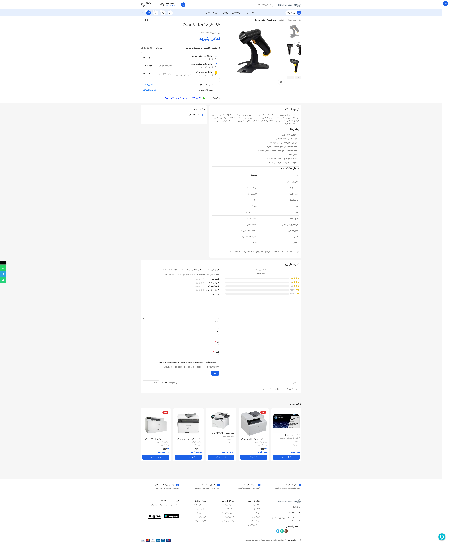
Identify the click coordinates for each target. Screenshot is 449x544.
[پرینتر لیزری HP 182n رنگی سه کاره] (155, 423)
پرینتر (265, 442)
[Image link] (289, 501)
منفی (217, 332)
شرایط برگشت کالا (149, 90)
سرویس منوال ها (200, 508)
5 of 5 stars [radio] (196, 279)
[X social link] (151, 48)
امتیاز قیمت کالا (213, 283)
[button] (298, 77)
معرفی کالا (230, 508)
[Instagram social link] (286, 531)
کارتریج (297, 438)
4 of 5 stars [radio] (198, 279)
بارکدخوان (282, 20)
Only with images (168, 382)
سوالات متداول (255, 520)
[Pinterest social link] (148, 48)
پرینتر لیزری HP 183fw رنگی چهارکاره (253, 439)
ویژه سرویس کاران (228, 520)
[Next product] (142, 20)
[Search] (183, 4)
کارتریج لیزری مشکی (287, 438)
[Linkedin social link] (145, 48)
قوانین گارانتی (148, 85)
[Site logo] (289, 4)
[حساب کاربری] (170, 13)
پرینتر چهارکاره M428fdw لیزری (223, 433)
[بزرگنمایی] (281, 82)
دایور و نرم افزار (201, 512)
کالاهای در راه (229, 516)
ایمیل (216, 352)
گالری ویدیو (202, 516)
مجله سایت (256, 504)
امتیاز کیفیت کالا (213, 286)
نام (217, 342)
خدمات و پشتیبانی (254, 524)
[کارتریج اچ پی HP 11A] (286, 421)
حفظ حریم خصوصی (253, 508)
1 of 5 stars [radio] (204, 279)
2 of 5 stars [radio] (202, 279)
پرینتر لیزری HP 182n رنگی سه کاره (156, 439)
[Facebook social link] (154, 48)
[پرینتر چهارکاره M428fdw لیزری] (221, 420)
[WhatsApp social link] (282, 531)
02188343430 (295, 512)
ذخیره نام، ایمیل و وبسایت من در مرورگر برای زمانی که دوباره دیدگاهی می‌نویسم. (187, 362)
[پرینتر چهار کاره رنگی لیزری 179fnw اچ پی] (188, 423)
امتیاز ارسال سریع (212, 290)
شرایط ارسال (256, 516)
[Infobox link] (252, 485)
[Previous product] (147, 20)
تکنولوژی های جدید (227, 512)
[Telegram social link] (142, 48)
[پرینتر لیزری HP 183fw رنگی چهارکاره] (253, 423)
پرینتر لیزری (259, 442)
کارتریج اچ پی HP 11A (292, 435)
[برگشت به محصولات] (144, 20)
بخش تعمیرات (229, 504)
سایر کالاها (292, 20)
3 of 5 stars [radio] (200, 279)
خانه (299, 20)
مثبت (217, 322)
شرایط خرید (256, 512)
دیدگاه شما (214, 294)
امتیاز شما (215, 279)
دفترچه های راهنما (200, 504)
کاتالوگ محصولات (200, 520)
